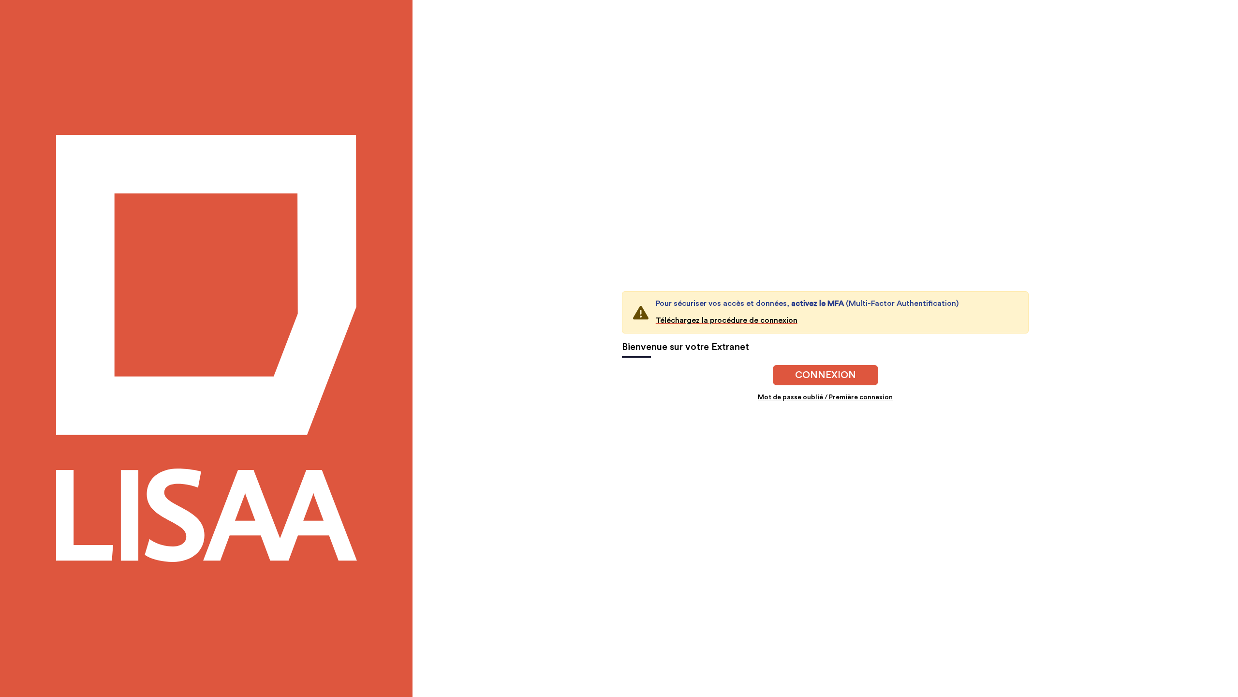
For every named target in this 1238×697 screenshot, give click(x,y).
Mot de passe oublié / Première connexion (825, 397)
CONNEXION (825, 375)
